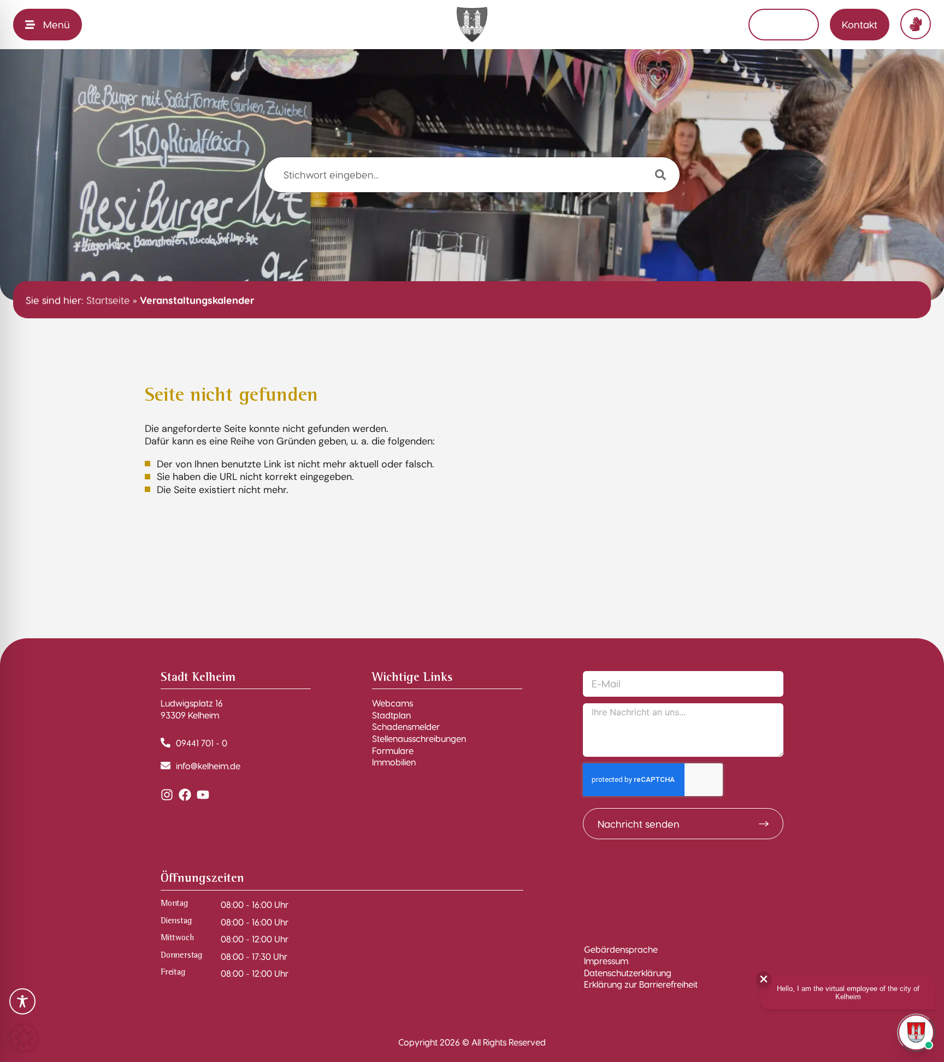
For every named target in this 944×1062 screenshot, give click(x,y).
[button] (24, 1038)
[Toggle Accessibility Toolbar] (22, 1001)
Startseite (108, 299)
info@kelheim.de (208, 766)
